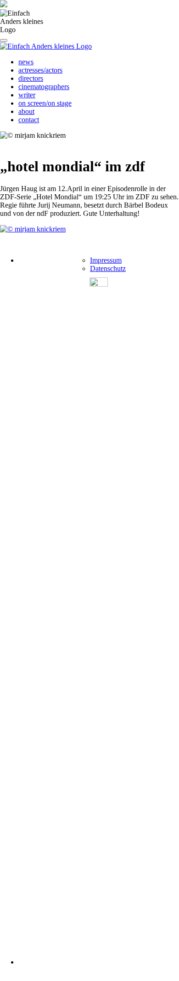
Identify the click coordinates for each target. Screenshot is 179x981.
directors (30, 78)
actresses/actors (40, 70)
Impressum (106, 260)
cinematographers (43, 86)
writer (26, 95)
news (26, 62)
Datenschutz (108, 268)
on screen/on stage (45, 103)
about (26, 111)
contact (28, 120)
